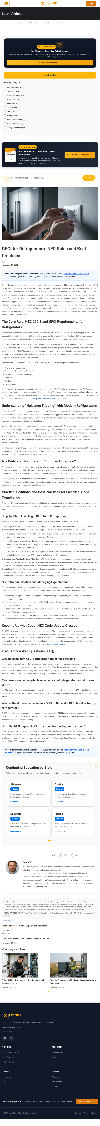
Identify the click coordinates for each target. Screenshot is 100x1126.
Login (90, 3)
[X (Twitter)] (11, 1038)
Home (4, 23)
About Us (55, 1077)
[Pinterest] (71, 855)
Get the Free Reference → (50, 62)
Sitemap (94, 1113)
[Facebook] (60, 855)
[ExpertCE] (49, 4)
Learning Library (58, 1052)
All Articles (51, 75)
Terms (86, 1113)
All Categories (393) (15, 87)
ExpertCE (27, 862)
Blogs (54, 1057)
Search (88, 178)
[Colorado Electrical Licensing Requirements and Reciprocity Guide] (20, 965)
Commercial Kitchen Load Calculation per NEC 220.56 (25, 938)
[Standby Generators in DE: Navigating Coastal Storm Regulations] (68, 965)
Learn (12, 23)
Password (46, 562)
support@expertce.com (11, 1027)
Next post (6, 933)
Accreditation (57, 1082)
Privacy (78, 1113)
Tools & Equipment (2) (15, 124)
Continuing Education (10, 1052)
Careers (55, 1087)
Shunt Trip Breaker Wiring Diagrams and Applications (25, 926)
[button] (90, 766)
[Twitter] (66, 855)
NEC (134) (11, 111)
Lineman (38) (12, 107)
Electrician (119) (13, 99)
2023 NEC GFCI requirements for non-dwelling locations (44, 399)
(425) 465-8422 (8, 1031)
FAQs (4, 1082)
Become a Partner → (87, 1101)
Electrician (21, 23)
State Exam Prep (8, 1057)
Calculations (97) (13, 91)
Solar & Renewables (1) (16, 120)
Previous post (7, 921)
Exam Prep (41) (13, 103)
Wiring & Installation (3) (16, 128)
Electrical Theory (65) (15, 95)
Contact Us (6, 1077)
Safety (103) (12, 115)
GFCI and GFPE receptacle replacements (51, 644)
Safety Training (8, 1062)
